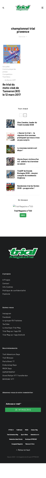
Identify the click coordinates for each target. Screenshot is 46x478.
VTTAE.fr (11, 430)
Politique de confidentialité (14, 290)
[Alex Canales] (10, 123)
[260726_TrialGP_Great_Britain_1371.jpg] (10, 161)
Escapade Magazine (17, 444)
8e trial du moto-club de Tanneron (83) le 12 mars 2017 (12, 89)
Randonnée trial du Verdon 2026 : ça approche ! (28, 187)
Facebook (7, 317)
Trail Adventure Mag (12, 434)
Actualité (6, 67)
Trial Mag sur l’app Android (14, 335)
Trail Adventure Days (11, 354)
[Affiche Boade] (10, 187)
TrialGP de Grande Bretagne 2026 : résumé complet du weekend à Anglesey (27, 174)
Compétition (7, 74)
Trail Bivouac (8, 358)
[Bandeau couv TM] (10, 149)
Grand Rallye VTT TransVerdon (15, 375)
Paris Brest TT (9, 361)
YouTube (6, 324)
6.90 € (23, 215)
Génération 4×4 (35, 434)
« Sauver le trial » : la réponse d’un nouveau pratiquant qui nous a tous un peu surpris (28, 136)
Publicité (6, 294)
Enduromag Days (10, 365)
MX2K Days (7, 368)
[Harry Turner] (10, 174)
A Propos (6, 280)
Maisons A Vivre (29, 444)
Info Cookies (8, 287)
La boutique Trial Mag (12, 328)
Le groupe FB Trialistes (12, 321)
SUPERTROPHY (9, 372)
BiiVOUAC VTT (8, 379)
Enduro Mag (34, 430)
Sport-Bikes (24, 434)
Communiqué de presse (9, 70)
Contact (6, 283)
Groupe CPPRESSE (33, 457)
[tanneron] (12, 54)
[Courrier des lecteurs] (10, 136)
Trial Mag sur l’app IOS (12, 331)
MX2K (26, 430)
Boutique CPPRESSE (31, 439)
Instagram (7, 313)
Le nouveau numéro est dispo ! (27, 149)
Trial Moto (6, 77)
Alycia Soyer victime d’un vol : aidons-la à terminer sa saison (28, 161)
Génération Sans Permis (15, 439)
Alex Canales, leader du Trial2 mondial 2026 (27, 123)
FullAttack (19, 430)
